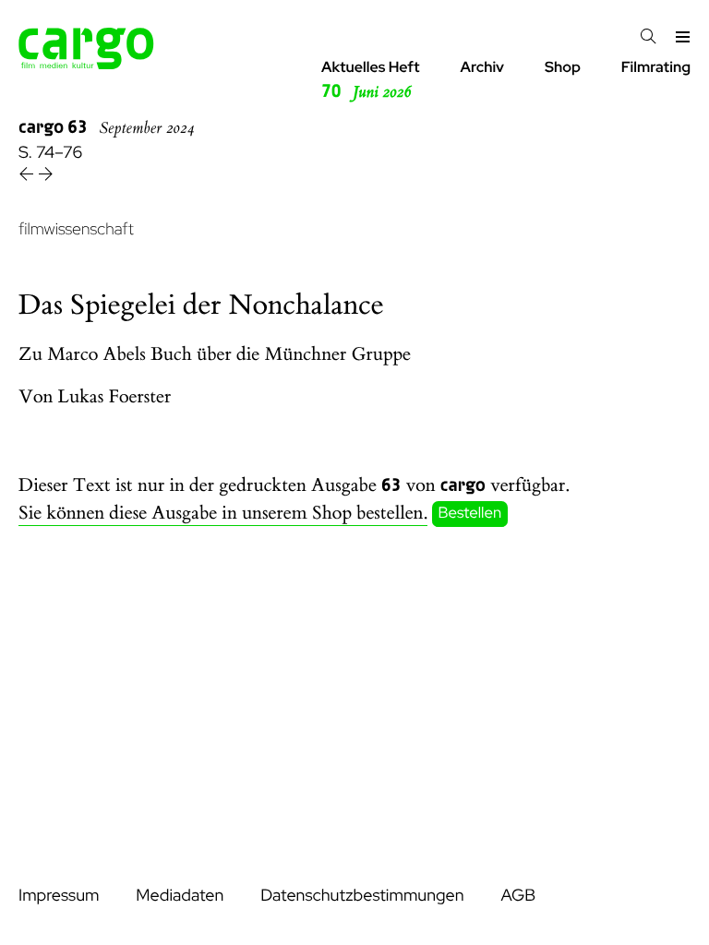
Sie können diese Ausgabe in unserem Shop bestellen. (222, 513)
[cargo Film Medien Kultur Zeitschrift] (86, 64)
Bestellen (470, 514)
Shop (563, 67)
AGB (517, 895)
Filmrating (656, 67)
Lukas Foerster (115, 397)
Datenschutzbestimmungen (361, 895)
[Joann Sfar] (46, 176)
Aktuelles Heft (370, 79)
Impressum (58, 895)
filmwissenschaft (76, 229)
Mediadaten (179, 895)
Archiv (482, 67)
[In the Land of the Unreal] (28, 176)
